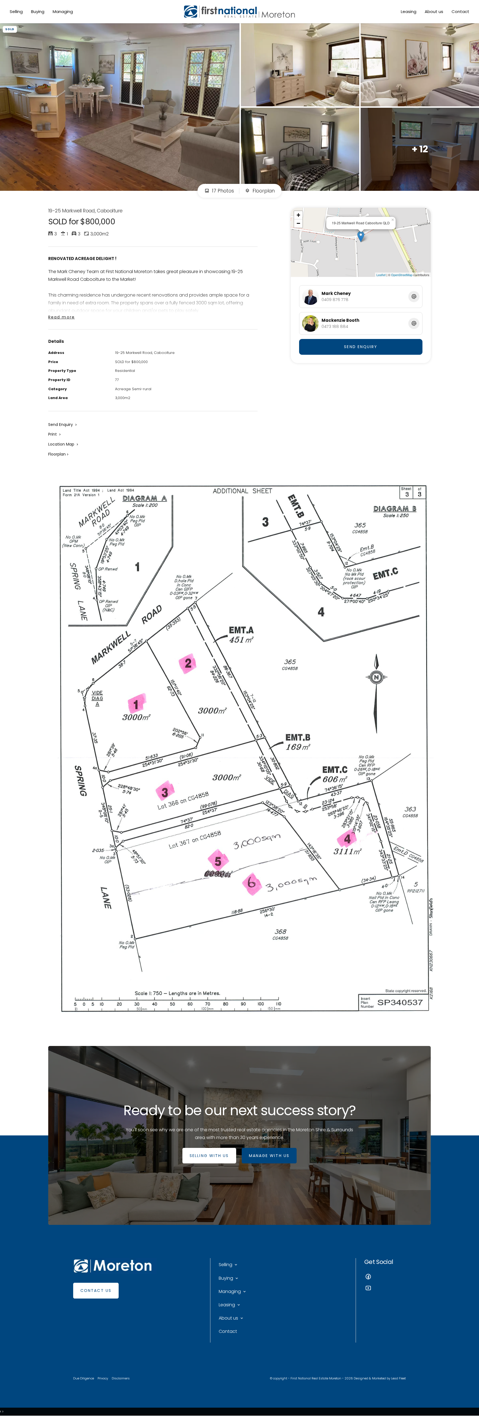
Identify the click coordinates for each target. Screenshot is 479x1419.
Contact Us (95, 1290)
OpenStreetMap (401, 275)
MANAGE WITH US (269, 1155)
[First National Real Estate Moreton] (239, 12)
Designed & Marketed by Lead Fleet (380, 1378)
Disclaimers (121, 1378)
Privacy (103, 1378)
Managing (63, 11)
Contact (460, 11)
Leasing (408, 11)
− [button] (298, 223)
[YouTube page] (385, 1288)
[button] (55, 434)
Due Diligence (83, 1378)
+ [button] (298, 215)
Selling (16, 11)
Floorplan (263, 190)
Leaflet (381, 275)
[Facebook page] (385, 1277)
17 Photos (222, 190)
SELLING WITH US (209, 1155)
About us (434, 11)
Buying (37, 11)
